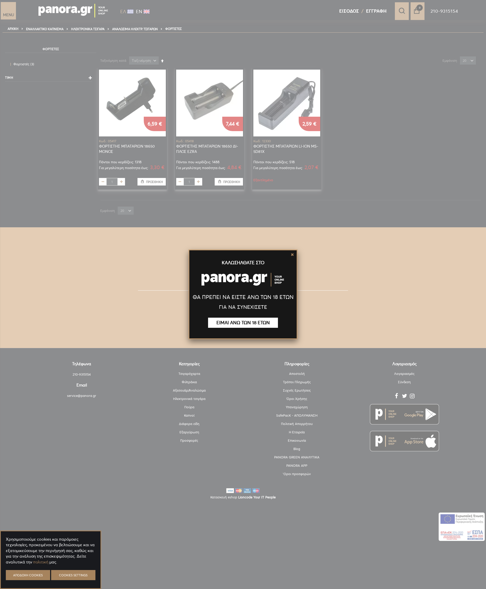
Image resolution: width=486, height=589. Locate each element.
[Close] (292, 254)
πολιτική (40, 561)
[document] (50, 574)
